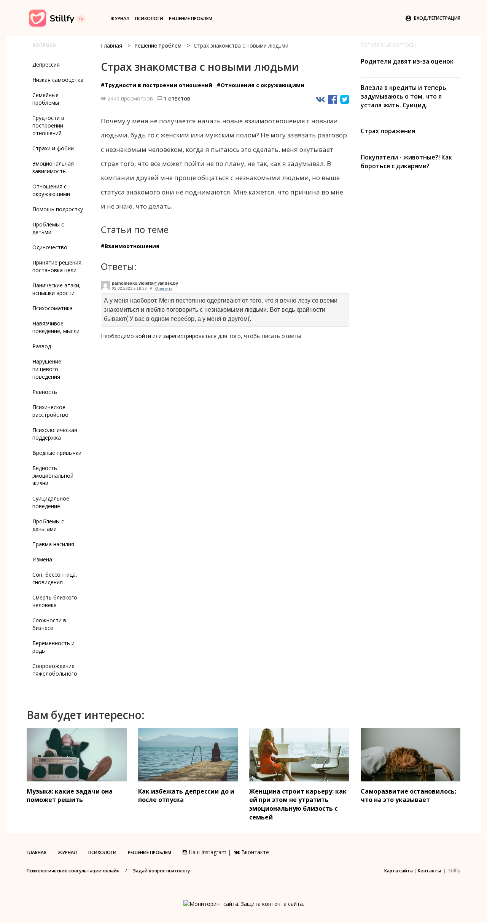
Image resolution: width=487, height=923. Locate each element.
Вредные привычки (56, 452)
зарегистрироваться (189, 336)
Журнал (119, 18)
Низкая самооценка (57, 79)
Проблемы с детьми (48, 228)
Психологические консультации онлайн (73, 870)
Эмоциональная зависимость (53, 167)
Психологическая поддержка (54, 433)
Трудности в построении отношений (48, 125)
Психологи (149, 18)
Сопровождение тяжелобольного (54, 669)
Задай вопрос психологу (161, 870)
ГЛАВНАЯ (36, 852)
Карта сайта (398, 870)
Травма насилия (53, 544)
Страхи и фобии (53, 148)
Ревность (44, 391)
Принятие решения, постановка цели (57, 266)
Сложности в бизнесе (49, 624)
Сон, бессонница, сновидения (54, 578)
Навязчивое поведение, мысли (56, 327)
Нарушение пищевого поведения (46, 369)
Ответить (163, 288)
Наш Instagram (206, 852)
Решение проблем (190, 18)
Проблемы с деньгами (48, 525)
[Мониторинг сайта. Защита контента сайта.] (243, 903)
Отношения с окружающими (51, 190)
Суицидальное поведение (50, 502)
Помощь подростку (57, 209)
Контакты (429, 870)
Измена (42, 559)
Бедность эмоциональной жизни (52, 475)
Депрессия (46, 64)
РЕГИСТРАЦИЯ (444, 18)
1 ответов (177, 98)
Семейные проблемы (45, 98)
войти (143, 336)
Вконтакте (254, 852)
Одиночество (49, 247)
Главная (111, 45)
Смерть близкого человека (54, 601)
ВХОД (420, 18)
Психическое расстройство (50, 410)
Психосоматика (52, 308)
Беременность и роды (53, 646)
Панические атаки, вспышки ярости (56, 289)
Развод (41, 346)
